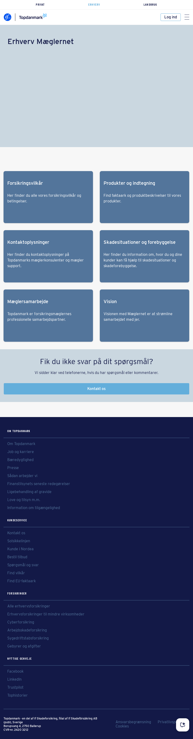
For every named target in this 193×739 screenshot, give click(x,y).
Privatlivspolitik (171, 722)
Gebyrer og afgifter (24, 646)
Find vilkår (16, 573)
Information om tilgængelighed (33, 508)
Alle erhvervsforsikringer (28, 606)
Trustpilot (15, 687)
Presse (13, 468)
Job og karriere (20, 452)
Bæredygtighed (20, 460)
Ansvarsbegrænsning (133, 722)
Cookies (122, 726)
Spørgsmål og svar (23, 565)
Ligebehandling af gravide (29, 492)
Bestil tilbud (17, 557)
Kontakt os (96, 388)
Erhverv (94, 4)
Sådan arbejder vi (22, 476)
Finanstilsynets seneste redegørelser (38, 484)
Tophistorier (17, 695)
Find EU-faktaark (21, 581)
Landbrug (150, 4)
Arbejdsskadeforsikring (27, 630)
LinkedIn (14, 679)
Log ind (170, 17)
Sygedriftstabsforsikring (28, 638)
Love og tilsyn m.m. (23, 500)
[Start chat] (182, 724)
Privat (40, 4)
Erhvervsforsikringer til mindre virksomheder (45, 614)
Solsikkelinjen (18, 541)
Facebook (15, 671)
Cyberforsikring (20, 622)
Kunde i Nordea (20, 549)
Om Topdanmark (21, 444)
